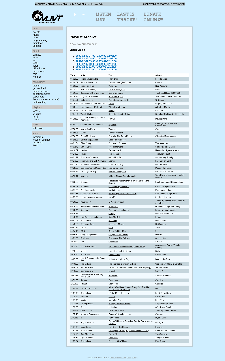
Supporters (38, 96)
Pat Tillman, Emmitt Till (119, 100)
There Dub (113, 79)
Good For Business (117, 140)
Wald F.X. (113, 86)
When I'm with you (117, 107)
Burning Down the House (119, 304)
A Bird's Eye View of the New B (122, 194)
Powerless (113, 206)
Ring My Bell (114, 217)
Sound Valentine (116, 93)
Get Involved (39, 88)
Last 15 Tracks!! (127, 16)
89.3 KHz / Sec (115, 157)
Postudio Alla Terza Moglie (120, 136)
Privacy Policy (132, 358)
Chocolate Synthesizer (119, 186)
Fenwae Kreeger (116, 133)
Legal (35, 63)
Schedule (38, 128)
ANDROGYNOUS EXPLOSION (171, 4)
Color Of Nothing (116, 164)
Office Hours (39, 68)
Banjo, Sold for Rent (117, 231)
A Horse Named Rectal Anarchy (123, 176)
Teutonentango (115, 154)
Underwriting (39, 102)
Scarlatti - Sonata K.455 (119, 114)
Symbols (112, 124)
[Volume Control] (84, 14)
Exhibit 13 (113, 334)
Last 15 (36, 111)
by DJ (35, 116)
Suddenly (113, 220)
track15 (112, 197)
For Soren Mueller (116, 311)
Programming (40, 40)
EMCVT (36, 57)
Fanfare (112, 119)
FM (34, 60)
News (36, 37)
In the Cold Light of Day (119, 259)
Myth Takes (114, 318)
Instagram (38, 137)
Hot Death (113, 276)
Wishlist (37, 76)
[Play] (75, 14)
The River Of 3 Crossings (120, 327)
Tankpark (113, 129)
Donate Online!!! (153, 16)
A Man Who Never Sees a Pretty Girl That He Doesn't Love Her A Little (129, 288)
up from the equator (117, 171)
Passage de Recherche (119, 210)
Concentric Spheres (117, 143)
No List (112, 297)
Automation (75, 44)
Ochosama (113, 242)
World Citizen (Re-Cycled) (120, 82)
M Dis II (112, 271)
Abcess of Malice (116, 224)
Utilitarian (113, 307)
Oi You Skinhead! (116, 202)
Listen (36, 65)
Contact (37, 54)
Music (36, 35)
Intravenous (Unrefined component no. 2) (127, 246)
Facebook (38, 142)
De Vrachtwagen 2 (117, 89)
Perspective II (115, 150)
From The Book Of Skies (120, 251)
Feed (35, 145)
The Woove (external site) (46, 99)
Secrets (112, 161)
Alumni (36, 85)
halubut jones (114, 190)
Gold (111, 227)
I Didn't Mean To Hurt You (120, 293)
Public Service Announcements (41, 92)
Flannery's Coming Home (120, 314)
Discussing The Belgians (120, 238)
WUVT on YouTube (42, 139)
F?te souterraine (116, 147)
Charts (36, 119)
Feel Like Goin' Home (118, 341)
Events (36, 32)
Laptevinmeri (114, 254)
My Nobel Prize (115, 300)
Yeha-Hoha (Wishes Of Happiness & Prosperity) (130, 267)
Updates (37, 46)
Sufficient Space (116, 96)
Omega (112, 213)
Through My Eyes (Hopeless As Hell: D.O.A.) (129, 330)
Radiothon (38, 43)
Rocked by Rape (116, 168)
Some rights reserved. (118, 358)
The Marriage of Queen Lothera (122, 264)
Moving (112, 110)
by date (37, 113)
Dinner (111, 103)
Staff (35, 74)
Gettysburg (113, 280)
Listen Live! (103, 16)
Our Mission (39, 71)
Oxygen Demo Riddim (118, 235)
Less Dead (113, 338)
